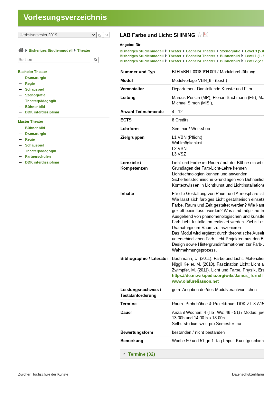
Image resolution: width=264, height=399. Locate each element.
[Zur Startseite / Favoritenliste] (21, 50)
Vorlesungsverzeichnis (65, 17)
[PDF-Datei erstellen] (205, 35)
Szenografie (35, 95)
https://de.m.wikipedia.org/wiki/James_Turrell (217, 275)
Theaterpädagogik (40, 101)
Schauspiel (34, 89)
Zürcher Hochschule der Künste (43, 374)
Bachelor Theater (32, 72)
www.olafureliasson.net (195, 281)
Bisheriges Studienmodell (50, 50)
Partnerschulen (38, 156)
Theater (83, 50)
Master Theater (30, 121)
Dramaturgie (35, 78)
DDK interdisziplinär (42, 112)
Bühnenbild (35, 107)
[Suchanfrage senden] (96, 60)
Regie (30, 83)
